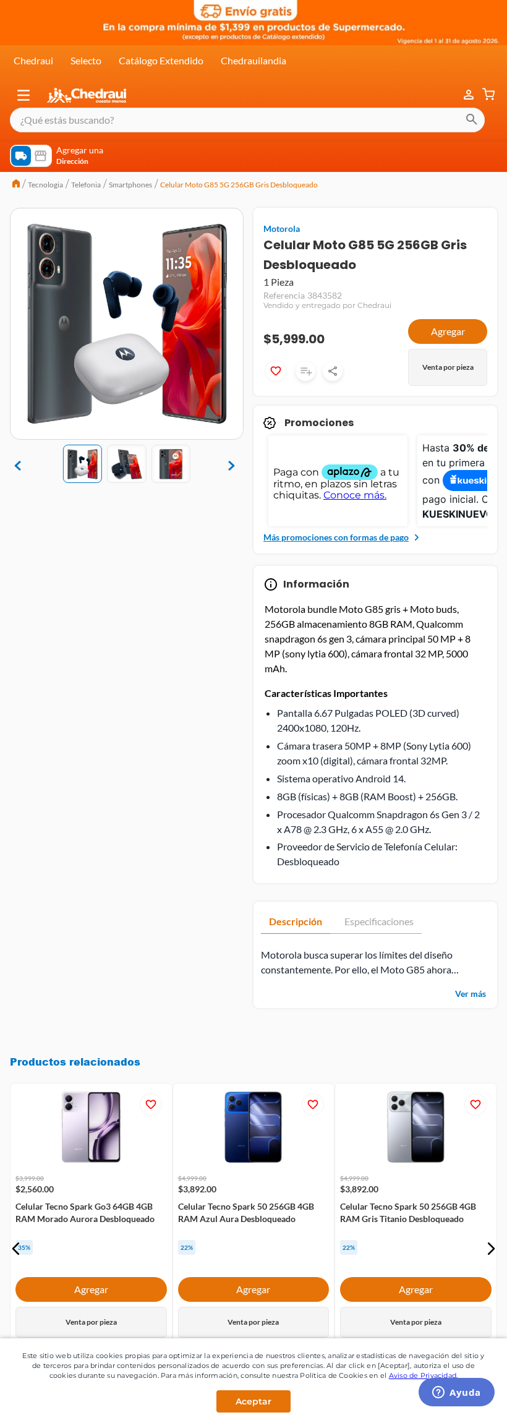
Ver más (470, 993)
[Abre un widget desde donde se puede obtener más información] (457, 1393)
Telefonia (86, 184)
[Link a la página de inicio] (16, 185)
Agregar (448, 331)
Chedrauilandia (253, 60)
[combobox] (247, 120)
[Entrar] (462, 95)
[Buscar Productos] (471, 120)
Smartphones (130, 184)
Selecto (85, 60)
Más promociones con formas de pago (336, 537)
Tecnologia (45, 184)
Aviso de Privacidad (423, 1375)
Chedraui (33, 60)
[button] (23, 95)
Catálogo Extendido (161, 60)
